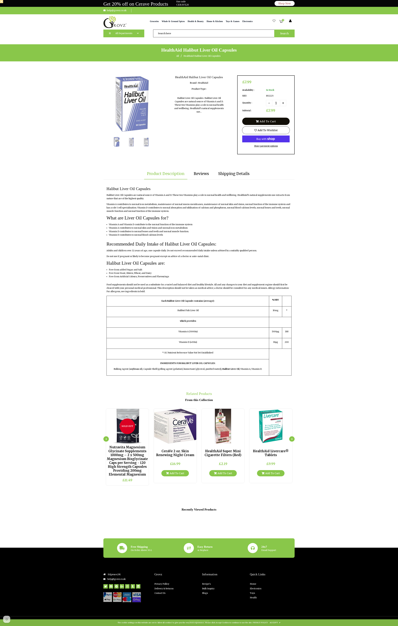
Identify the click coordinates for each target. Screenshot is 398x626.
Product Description (166, 173)
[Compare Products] (118, 440)
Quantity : (247, 102)
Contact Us (159, 593)
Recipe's (206, 584)
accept (275, 622)
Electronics (255, 588)
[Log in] (290, 21)
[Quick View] (124, 440)
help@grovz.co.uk (117, 10)
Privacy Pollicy (161, 584)
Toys (252, 593)
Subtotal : (247, 110)
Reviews (201, 173)
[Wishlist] (274, 21)
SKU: (244, 95)
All (177, 56)
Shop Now (284, 3)
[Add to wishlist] (136, 440)
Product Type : (199, 89)
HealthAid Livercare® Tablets (271, 453)
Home (253, 584)
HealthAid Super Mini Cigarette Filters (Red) (223, 453)
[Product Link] (130, 440)
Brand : (193, 83)
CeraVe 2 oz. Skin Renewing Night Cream (175, 453)
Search (284, 33)
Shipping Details (234, 173)
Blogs (205, 593)
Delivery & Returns (164, 588)
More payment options (266, 146)
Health (253, 597)
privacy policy (260, 622)
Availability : (248, 90)
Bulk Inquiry (208, 588)
